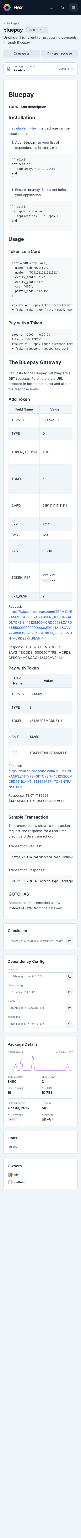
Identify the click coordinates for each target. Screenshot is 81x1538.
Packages (13, 23)
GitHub (12, 1147)
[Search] (62, 7)
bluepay (13, 30)
